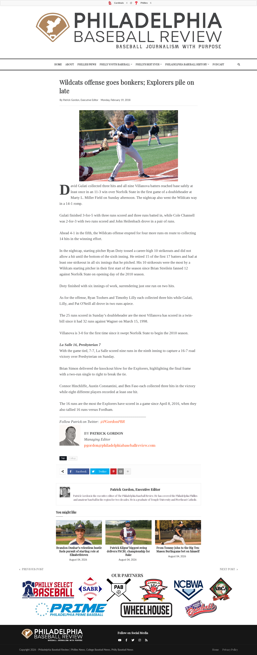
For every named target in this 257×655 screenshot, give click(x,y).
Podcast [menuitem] (218, 64)
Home (215, 649)
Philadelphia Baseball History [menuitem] (186, 64)
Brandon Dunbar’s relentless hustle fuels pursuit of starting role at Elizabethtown (79, 551)
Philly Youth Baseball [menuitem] (115, 64)
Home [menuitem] (58, 64)
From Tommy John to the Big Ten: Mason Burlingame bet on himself (177, 549)
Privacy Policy (230, 649)
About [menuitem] (69, 64)
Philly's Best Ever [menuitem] (147, 64)
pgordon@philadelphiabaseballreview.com (119, 445)
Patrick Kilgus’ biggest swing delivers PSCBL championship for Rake (128, 551)
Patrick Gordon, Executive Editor (135, 489)
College (72, 458)
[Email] (120, 471)
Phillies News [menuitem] (86, 64)
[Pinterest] (113, 471)
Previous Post (33, 569)
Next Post (227, 569)
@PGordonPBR (112, 421)
